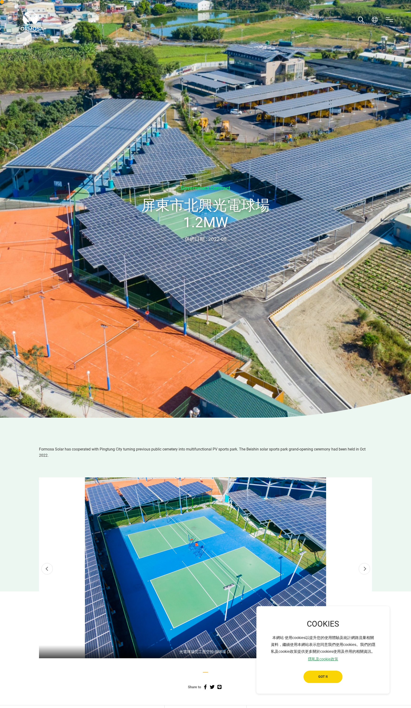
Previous (47, 568)
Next (364, 568)
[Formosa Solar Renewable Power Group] (31, 22)
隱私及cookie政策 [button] (323, 659)
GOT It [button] (323, 677)
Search (361, 20)
